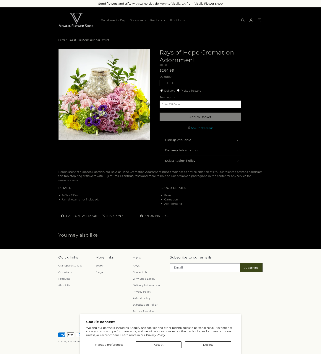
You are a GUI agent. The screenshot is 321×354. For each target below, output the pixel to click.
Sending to (173, 97)
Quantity (165, 76)
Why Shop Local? (144, 278)
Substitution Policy (145, 305)
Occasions (65, 272)
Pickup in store (191, 90)
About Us (64, 285)
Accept (158, 344)
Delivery (170, 90)
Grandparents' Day (70, 265)
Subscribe (251, 267)
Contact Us (140, 272)
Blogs (99, 272)
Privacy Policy (155, 335)
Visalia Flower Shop (78, 341)
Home (61, 39)
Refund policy (141, 298)
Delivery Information (146, 285)
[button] (137, 20)
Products (64, 278)
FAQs (136, 265)
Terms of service (143, 311)
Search (99, 265)
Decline (208, 344)
